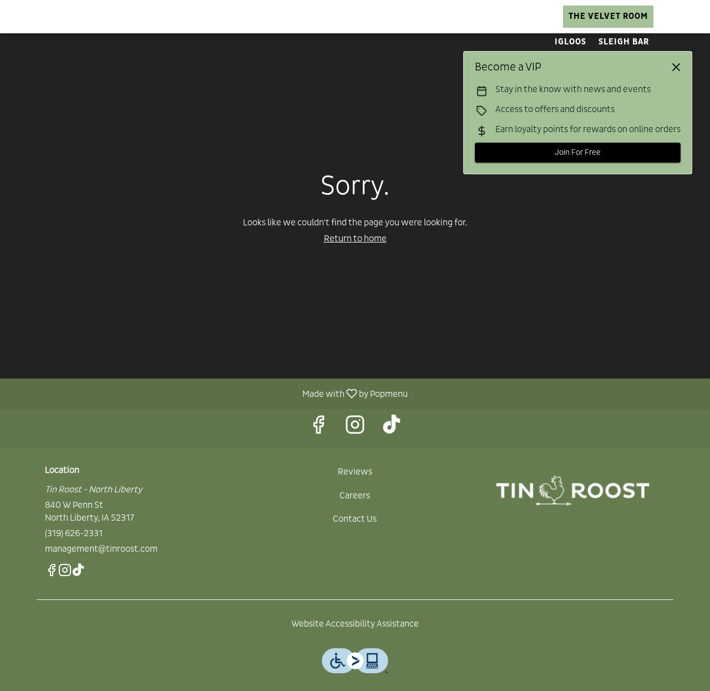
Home (158, 16)
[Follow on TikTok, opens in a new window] (392, 429)
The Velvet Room (608, 16)
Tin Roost (573, 491)
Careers (486, 16)
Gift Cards (430, 16)
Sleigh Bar (624, 42)
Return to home (355, 238)
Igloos (570, 42)
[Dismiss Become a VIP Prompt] (676, 67)
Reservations (361, 16)
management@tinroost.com (101, 548)
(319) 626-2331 (74, 533)
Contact (537, 16)
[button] (220, 17)
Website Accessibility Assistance (355, 623)
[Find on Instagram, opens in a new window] (355, 429)
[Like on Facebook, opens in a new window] (318, 429)
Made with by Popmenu (208, 393)
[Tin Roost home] (59, 17)
